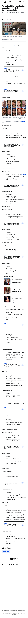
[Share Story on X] (5, 19)
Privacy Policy (12, 610)
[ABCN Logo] (7, 2)
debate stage (13, 45)
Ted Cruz (23, 174)
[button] (2, 2)
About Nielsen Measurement (7, 613)
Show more (23, 121)
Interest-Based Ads (19, 611)
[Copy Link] (10, 19)
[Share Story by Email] (8, 19)
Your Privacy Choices (21, 613)
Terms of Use (15, 613)
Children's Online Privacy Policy (10, 611)
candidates (4, 45)
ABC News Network (5, 610)
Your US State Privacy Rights (20, 610)
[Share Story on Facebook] (2, 19)
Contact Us (14, 614)
